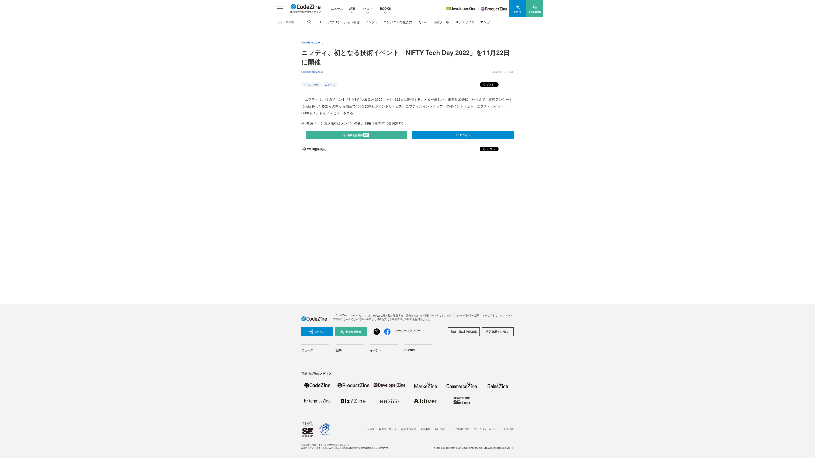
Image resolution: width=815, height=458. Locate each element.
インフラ (371, 22)
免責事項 (425, 429)
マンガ (485, 22)
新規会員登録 (357, 135)
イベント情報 (311, 84)
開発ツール (441, 22)
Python (422, 22)
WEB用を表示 (316, 149)
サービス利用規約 (459, 429)
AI (320, 22)
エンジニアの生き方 (398, 22)
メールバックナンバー (407, 330)
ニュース (337, 8)
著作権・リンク (387, 429)
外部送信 (508, 429)
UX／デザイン (464, 22)
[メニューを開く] (280, 8)
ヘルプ (370, 429)
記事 (352, 8)
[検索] (309, 22)
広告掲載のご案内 (498, 332)
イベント (368, 8)
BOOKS (385, 8)
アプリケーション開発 (344, 22)
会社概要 (440, 429)
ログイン (465, 135)
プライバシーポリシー (486, 429)
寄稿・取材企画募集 (463, 332)
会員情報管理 (408, 429)
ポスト (490, 84)
